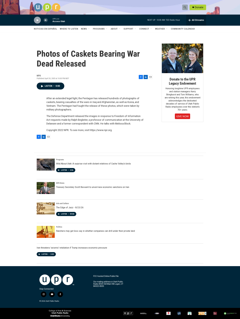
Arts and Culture (62, 203)
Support (128, 29)
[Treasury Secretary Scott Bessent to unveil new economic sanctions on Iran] (46, 188)
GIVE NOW (182, 116)
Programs (99, 29)
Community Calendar (183, 29)
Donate (199, 7)
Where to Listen (69, 29)
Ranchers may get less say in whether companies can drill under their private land (95, 231)
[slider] (50, 20)
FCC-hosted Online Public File (106, 276)
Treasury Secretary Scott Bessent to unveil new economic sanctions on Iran (92, 187)
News (84, 29)
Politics (59, 227)
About (114, 29)
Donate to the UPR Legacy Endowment (182, 81)
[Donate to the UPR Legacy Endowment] (182, 58)
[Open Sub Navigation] (89, 29)
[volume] (45, 20)
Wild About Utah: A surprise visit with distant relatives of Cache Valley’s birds (93, 163)
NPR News (60, 183)
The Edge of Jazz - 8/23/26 (69, 207)
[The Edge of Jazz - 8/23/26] (46, 208)
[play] (37, 20)
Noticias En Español (45, 29)
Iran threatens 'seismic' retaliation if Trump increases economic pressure (72, 247)
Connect (144, 29)
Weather (160, 29)
